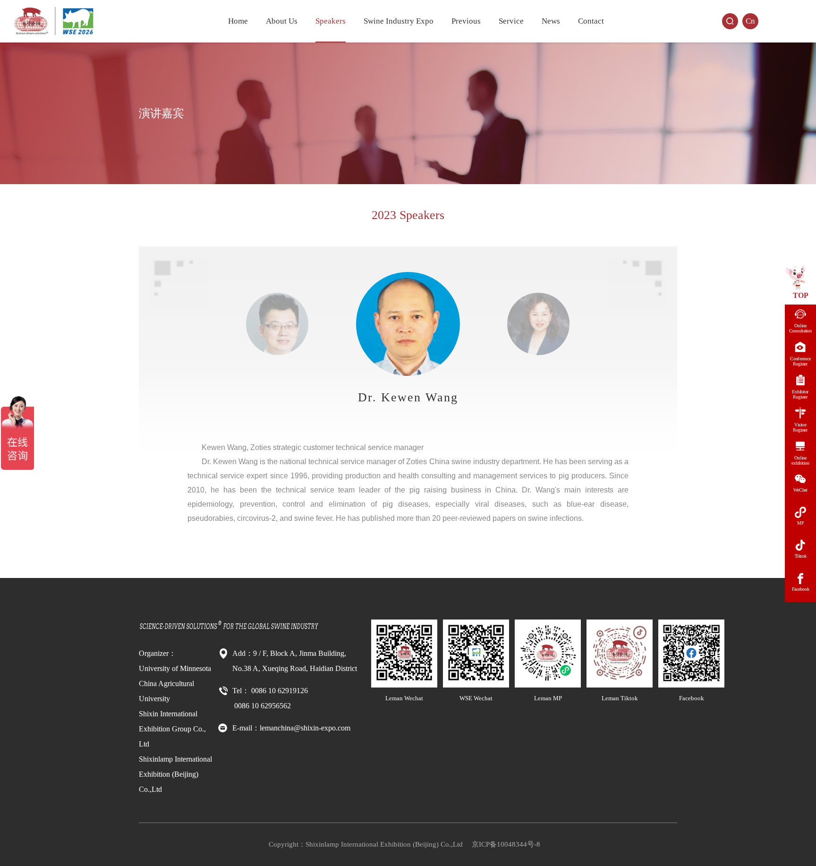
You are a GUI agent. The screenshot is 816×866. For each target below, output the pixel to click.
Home (238, 21)
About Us (282, 21)
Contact (591, 21)
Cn (750, 21)
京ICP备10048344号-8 (506, 844)
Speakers (330, 21)
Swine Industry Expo (399, 21)
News (551, 21)
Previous (466, 21)
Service (511, 21)
